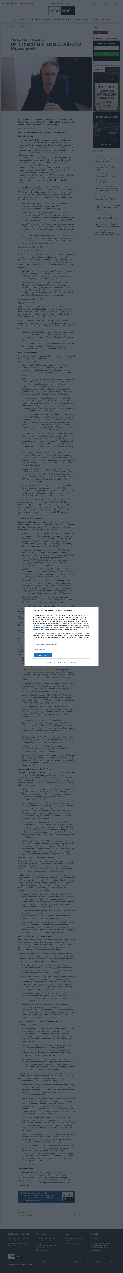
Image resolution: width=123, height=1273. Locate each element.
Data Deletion (51, 662)
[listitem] (61, 644)
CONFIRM (43, 655)
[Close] (95, 611)
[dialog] (61, 636)
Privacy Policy (72, 662)
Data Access (61, 662)
